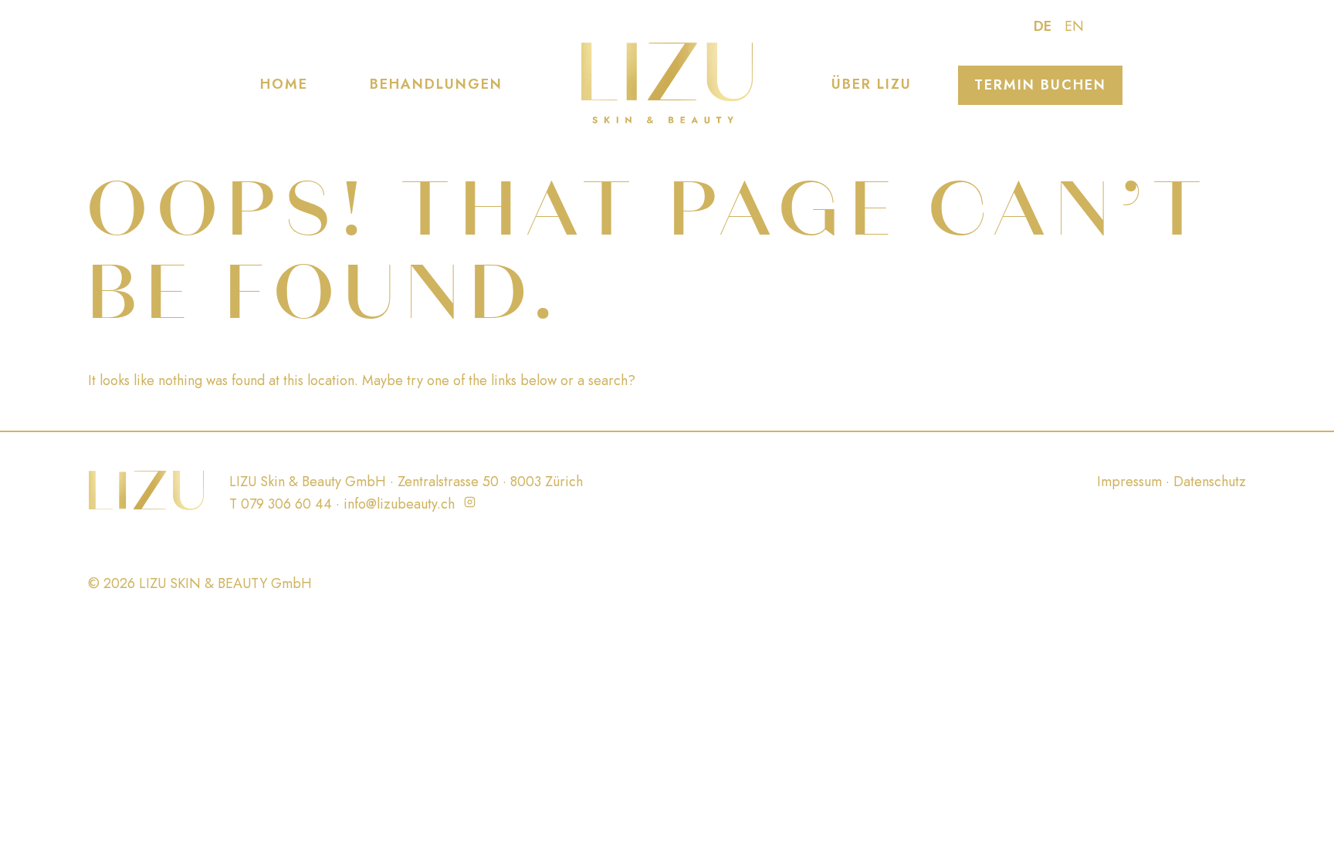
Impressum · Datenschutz (1171, 482)
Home (284, 84)
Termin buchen (1040, 85)
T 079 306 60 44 (280, 504)
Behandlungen (436, 84)
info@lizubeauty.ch (399, 504)
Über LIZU (871, 84)
